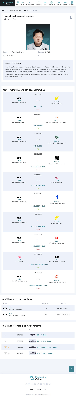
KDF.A (56, 280)
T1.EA (56, 180)
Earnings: (41, 52)
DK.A (56, 259)
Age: (4, 56)
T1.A (19, 259)
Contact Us (42, 390)
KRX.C (56, 162)
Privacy (32, 390)
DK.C (19, 101)
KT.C (56, 241)
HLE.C (56, 120)
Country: (6, 52)
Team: (40, 56)
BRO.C (56, 141)
